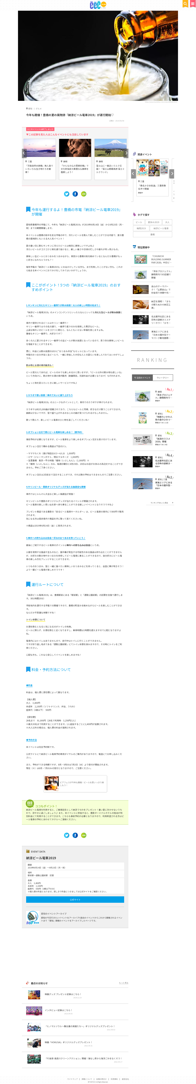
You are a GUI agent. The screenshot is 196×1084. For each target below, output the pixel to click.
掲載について (87, 1079)
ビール (139, 222)
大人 (167, 222)
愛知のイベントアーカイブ (54, 913)
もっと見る (123, 982)
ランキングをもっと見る (159, 503)
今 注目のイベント (142, 377)
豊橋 (152, 234)
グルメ (39, 109)
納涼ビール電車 (161, 228)
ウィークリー (163, 377)
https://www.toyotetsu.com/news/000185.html (161, 102)
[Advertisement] (75, 954)
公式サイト (75, 899)
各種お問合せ (101, 1079)
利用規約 (114, 1079)
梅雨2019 (141, 228)
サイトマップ (72, 1079)
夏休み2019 (153, 222)
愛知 (30, 108)
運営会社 (125, 1079)
